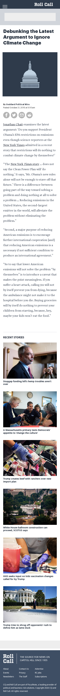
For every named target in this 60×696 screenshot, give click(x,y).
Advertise (39, 668)
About (5, 668)
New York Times (14, 145)
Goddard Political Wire (18, 104)
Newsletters (8, 676)
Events (6, 672)
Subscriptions (41, 676)
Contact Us (24, 668)
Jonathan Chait (13, 124)
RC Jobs (38, 672)
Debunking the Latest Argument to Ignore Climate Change (28, 37)
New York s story (25, 164)
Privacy (22, 672)
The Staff (23, 676)
